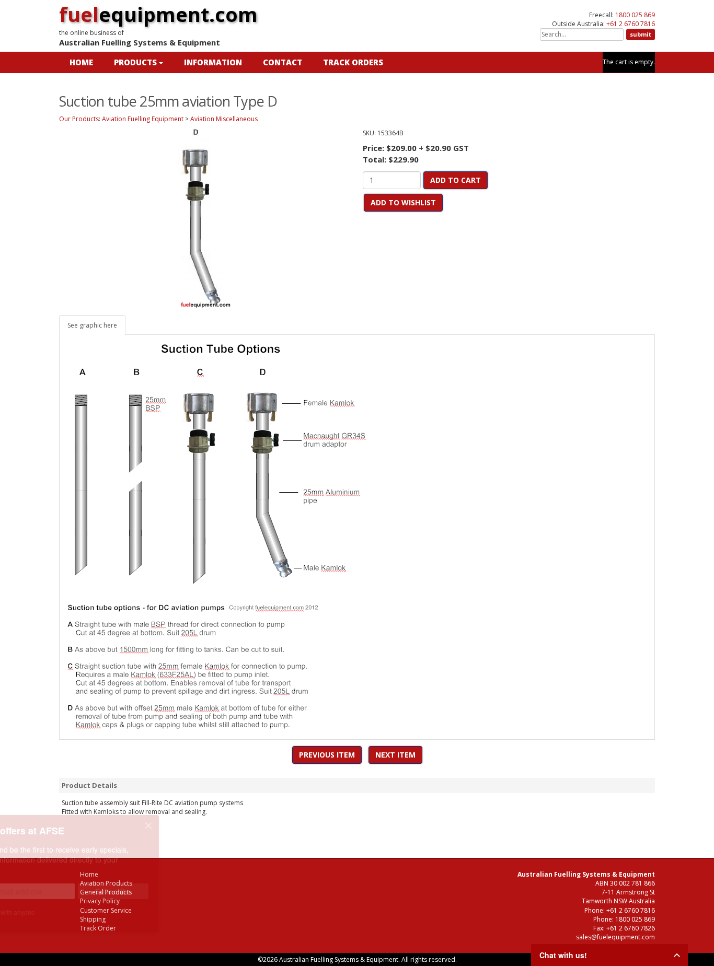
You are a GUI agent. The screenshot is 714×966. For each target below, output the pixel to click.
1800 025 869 (635, 14)
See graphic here (92, 325)
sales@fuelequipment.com (615, 937)
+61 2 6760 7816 (630, 23)
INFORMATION (213, 62)
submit (640, 34)
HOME (81, 62)
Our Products (79, 118)
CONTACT (282, 62)
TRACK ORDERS (353, 62)
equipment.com (158, 14)
